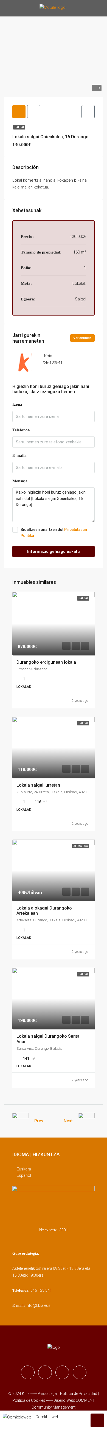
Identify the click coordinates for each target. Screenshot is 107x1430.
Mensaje (19, 481)
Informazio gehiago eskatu (53, 551)
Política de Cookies (28, 1400)
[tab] (19, 111)
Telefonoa (21, 430)
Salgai (19, 127)
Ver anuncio (82, 338)
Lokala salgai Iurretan (38, 785)
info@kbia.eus (38, 1305)
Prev (38, 1120)
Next (68, 1120)
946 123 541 (41, 1290)
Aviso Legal (48, 1393)
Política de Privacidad (79, 1393)
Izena (17, 404)
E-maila (19, 455)
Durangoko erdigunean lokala (46, 662)
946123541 (53, 362)
